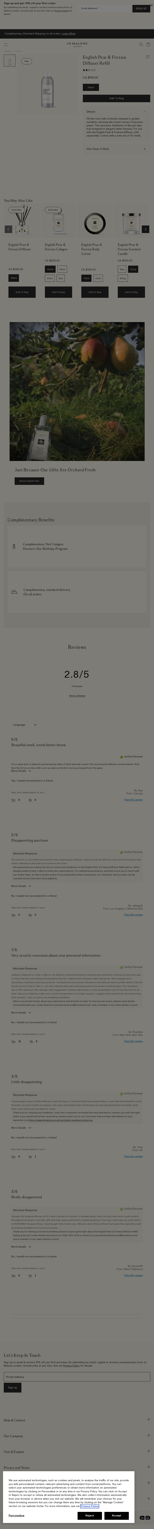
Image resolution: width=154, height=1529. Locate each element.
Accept (117, 1515)
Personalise (16, 1515)
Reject (89, 1515)
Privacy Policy (90, 1506)
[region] (68, 1497)
